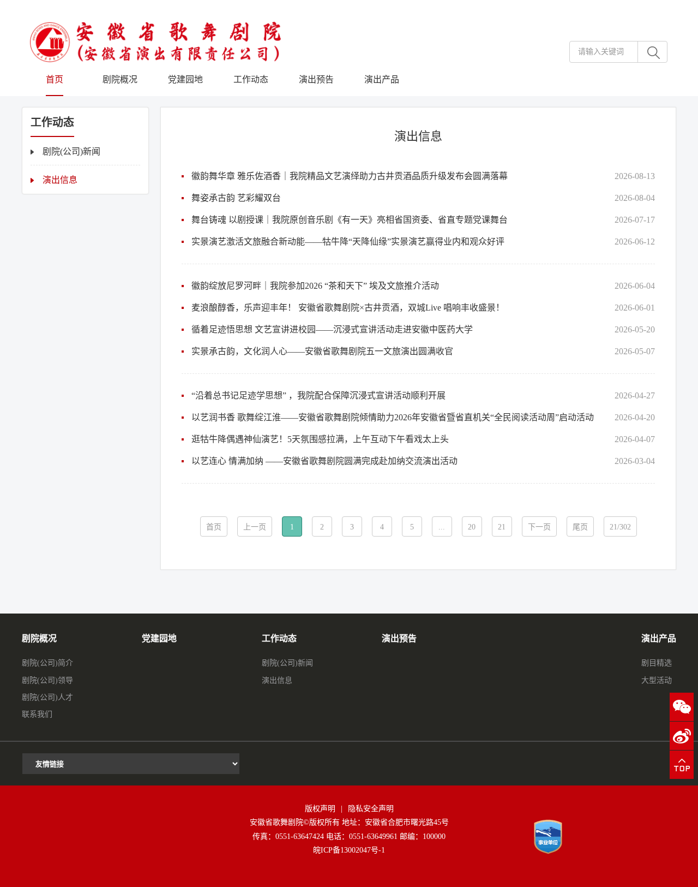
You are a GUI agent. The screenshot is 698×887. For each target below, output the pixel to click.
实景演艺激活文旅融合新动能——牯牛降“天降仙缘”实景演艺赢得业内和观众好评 (347, 241)
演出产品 (381, 79)
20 (472, 527)
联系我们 (37, 714)
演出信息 (60, 179)
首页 (54, 79)
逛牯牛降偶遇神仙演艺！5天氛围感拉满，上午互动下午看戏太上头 (320, 439)
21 (502, 527)
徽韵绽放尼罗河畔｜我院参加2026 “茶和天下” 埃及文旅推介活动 (315, 285)
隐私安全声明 (371, 809)
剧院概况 (120, 79)
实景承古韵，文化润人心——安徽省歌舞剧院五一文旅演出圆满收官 (322, 351)
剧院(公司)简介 (47, 663)
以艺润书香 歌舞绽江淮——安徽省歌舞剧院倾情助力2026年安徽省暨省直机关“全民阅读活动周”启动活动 (392, 417)
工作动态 (250, 79)
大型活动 (656, 680)
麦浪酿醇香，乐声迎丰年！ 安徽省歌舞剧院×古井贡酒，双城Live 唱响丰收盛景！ (347, 307)
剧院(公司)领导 (47, 680)
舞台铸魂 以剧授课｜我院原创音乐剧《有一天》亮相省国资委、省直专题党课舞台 (349, 219)
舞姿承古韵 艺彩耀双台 (236, 198)
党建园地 (185, 79)
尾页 (580, 527)
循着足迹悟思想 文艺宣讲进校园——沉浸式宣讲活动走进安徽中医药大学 (332, 329)
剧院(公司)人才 (47, 697)
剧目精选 (656, 663)
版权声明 (320, 809)
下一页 (539, 527)
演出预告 (316, 79)
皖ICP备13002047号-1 (349, 850)
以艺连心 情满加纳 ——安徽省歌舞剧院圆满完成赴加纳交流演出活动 (324, 461)
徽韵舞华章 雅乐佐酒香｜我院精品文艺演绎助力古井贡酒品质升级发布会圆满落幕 (349, 176)
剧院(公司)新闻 (71, 151)
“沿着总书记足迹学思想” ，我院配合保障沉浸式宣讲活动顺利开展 (318, 395)
